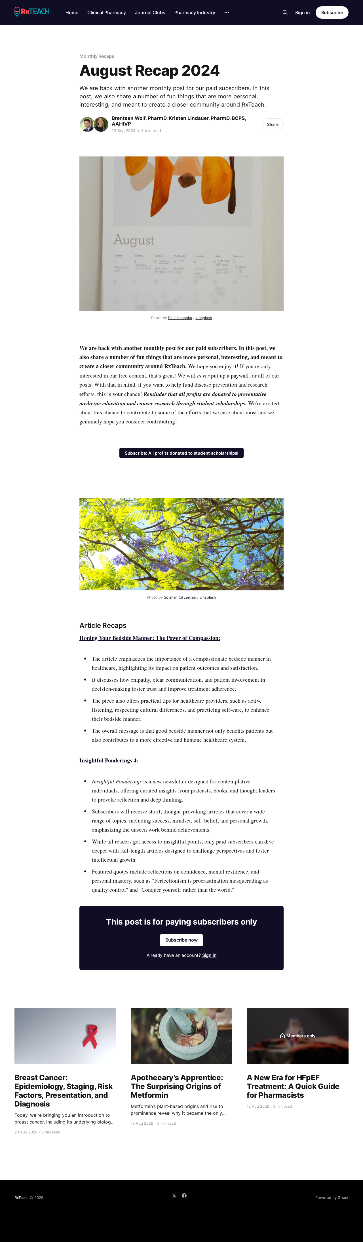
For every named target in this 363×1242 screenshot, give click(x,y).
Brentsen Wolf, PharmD (139, 118)
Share (272, 124)
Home (72, 12)
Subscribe (332, 12)
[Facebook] (184, 1195)
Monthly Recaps (96, 56)
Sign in (302, 12)
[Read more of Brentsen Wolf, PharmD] (87, 124)
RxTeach (21, 1197)
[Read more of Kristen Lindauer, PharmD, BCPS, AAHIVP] (101, 124)
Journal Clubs (150, 12)
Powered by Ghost (332, 1197)
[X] (174, 1195)
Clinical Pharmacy (106, 12)
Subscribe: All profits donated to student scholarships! (182, 453)
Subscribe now (181, 940)
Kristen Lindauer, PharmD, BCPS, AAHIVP (179, 121)
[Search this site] (285, 12)
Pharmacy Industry (194, 12)
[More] (227, 13)
